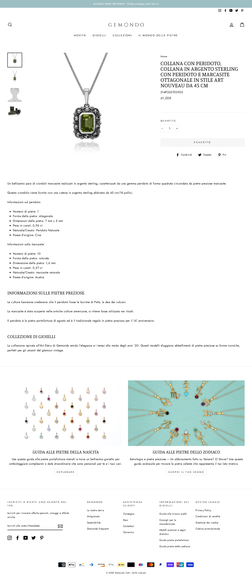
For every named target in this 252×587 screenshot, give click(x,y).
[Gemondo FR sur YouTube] (25, 538)
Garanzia (128, 532)
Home (163, 56)
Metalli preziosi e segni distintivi (172, 532)
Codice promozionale (208, 528)
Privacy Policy (203, 510)
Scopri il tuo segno (186, 472)
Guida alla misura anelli (173, 514)
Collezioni (122, 35)
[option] (126, 4)
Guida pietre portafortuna (174, 540)
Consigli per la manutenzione (167, 522)
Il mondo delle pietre (158, 35)
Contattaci (128, 526)
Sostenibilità (94, 522)
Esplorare (66, 472)
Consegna (128, 514)
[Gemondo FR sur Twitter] (33, 538)
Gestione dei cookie (207, 522)
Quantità (168, 120)
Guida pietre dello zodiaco (174, 546)
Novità (80, 35)
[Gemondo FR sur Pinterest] (41, 538)
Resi (125, 520)
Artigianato (93, 516)
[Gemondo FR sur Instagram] (9, 538)
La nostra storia (95, 510)
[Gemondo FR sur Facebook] (17, 538)
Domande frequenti (98, 528)
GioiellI (99, 35)
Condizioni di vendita (208, 516)
